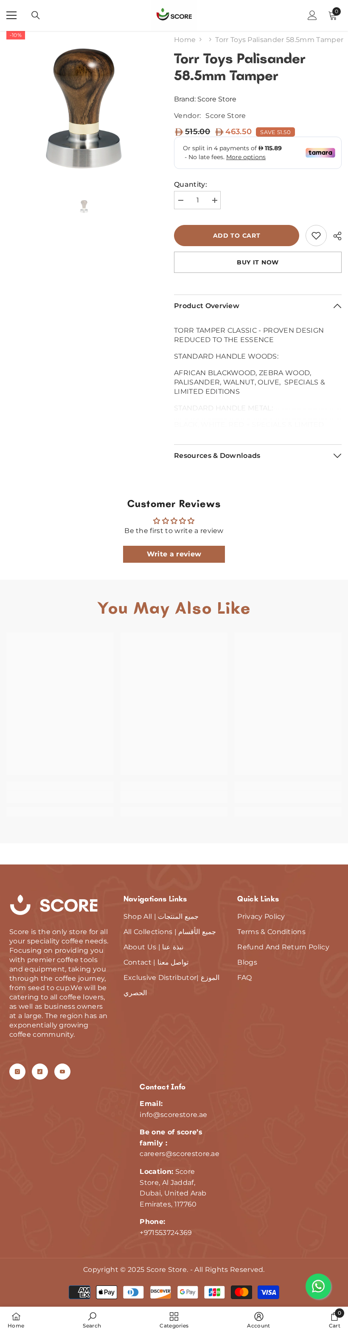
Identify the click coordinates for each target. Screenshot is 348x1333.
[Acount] (312, 15)
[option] (83, 108)
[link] (316, 235)
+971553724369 (166, 1233)
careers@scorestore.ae (179, 1154)
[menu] (11, 15)
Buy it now (258, 262)
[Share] (334, 236)
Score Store (216, 99)
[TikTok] (40, 1072)
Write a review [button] (174, 554)
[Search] (36, 15)
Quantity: (190, 184)
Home (185, 40)
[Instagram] (17, 1072)
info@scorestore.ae (173, 1115)
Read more (257, 423)
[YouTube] (62, 1072)
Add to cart (237, 235)
